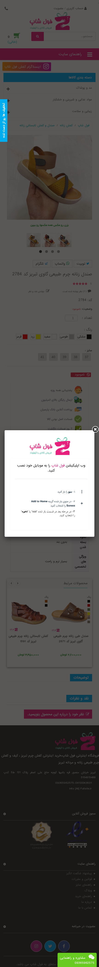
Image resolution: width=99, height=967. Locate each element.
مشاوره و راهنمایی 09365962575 (77, 960)
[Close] (95, 429)
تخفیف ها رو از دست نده (3, 120)
